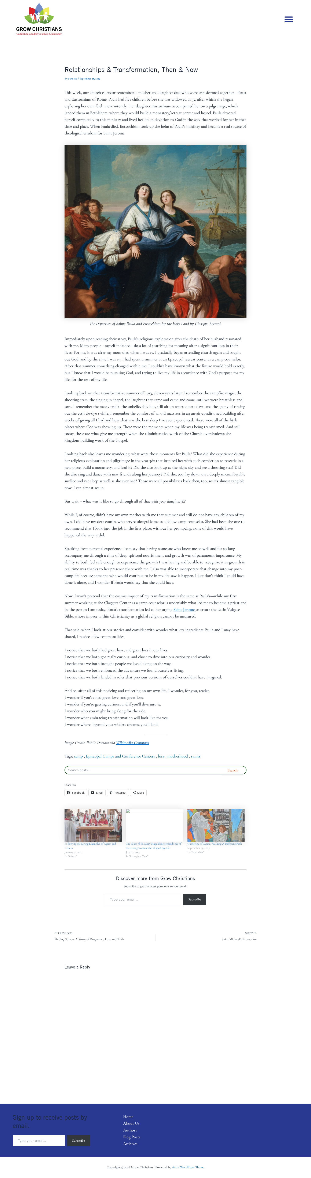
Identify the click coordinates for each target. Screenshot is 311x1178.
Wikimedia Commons (132, 742)
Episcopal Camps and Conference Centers (120, 756)
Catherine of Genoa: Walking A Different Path (214, 843)
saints (195, 756)
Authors (130, 1130)
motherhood (177, 756)
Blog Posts (131, 1137)
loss (161, 756)
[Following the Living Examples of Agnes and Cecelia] (93, 825)
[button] (289, 19)
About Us (131, 1123)
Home (128, 1116)
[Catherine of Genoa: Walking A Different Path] (216, 825)
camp (78, 756)
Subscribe (194, 899)
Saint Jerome (184, 609)
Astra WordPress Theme (188, 1167)
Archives (130, 1143)
